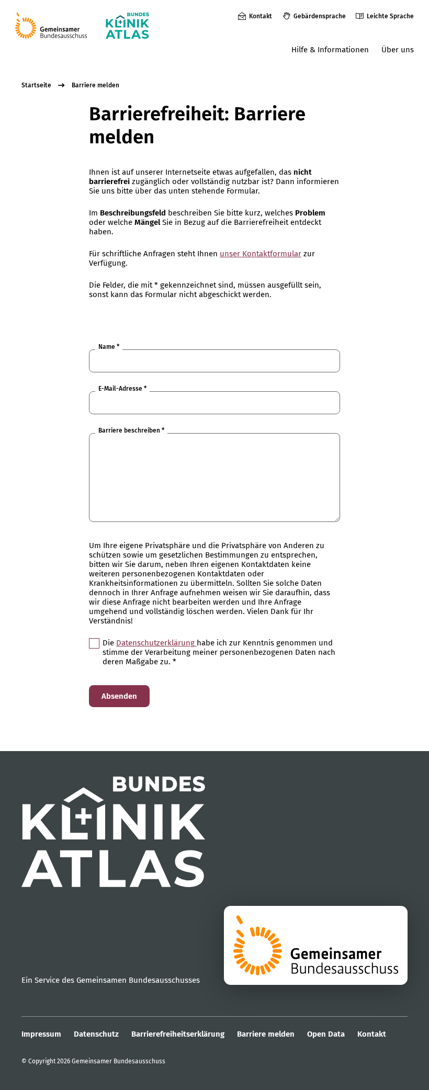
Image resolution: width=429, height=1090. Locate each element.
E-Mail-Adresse (122, 388)
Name (108, 346)
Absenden (119, 696)
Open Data (326, 1034)
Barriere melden (95, 85)
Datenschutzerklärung (156, 643)
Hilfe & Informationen (330, 49)
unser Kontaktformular (260, 253)
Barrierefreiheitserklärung (177, 1034)
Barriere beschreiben (131, 430)
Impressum (41, 1034)
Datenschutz (96, 1034)
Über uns (397, 49)
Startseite (36, 85)
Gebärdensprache (319, 16)
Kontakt (260, 16)
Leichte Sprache (390, 16)
